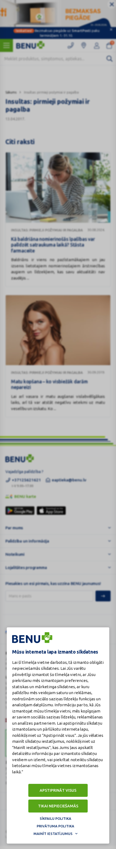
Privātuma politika (55, 826)
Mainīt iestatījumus (53, 833)
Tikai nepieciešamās (58, 806)
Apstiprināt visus (58, 790)
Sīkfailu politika (55, 818)
